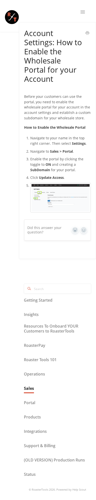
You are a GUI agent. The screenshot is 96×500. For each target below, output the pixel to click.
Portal (29, 402)
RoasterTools (40, 489)
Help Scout (79, 489)
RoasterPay (34, 345)
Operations (34, 374)
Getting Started (38, 300)
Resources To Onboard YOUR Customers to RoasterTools (51, 328)
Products (32, 417)
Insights (31, 314)
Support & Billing (39, 445)
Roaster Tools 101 (40, 359)
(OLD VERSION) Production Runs (54, 460)
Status (30, 474)
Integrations (35, 431)
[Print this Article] (87, 33)
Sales (29, 388)
